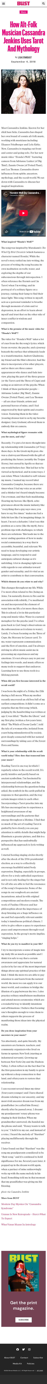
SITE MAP (40, 1370)
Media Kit (17, 1363)
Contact (24, 1357)
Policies (30, 1363)
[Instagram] (29, 1349)
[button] (3, 3)
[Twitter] (23, 1349)
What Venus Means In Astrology (18, 1224)
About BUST (9, 1357)
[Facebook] (17, 1349)
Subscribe (38, 1357)
